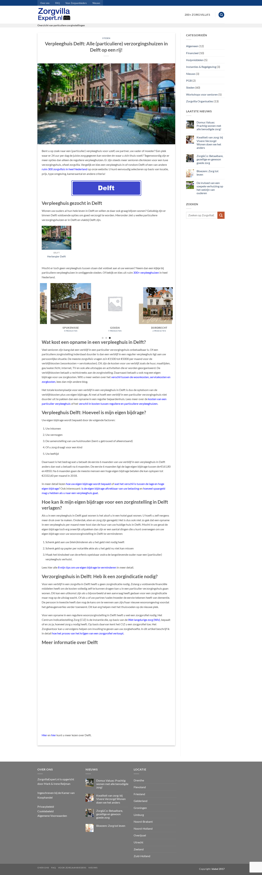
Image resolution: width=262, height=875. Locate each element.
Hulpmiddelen (195, 60)
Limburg (139, 814)
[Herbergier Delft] (56, 238)
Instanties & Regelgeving (201, 66)
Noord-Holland (143, 828)
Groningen (140, 807)
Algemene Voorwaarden (52, 815)
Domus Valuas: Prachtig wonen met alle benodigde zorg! (209, 126)
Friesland (139, 794)
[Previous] (42, 311)
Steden (106, 38)
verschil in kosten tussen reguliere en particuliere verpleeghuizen (118, 403)
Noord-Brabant (143, 821)
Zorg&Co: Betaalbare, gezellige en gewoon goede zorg (210, 159)
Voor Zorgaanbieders (76, 3)
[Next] (170, 311)
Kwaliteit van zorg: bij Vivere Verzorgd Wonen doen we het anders (210, 142)
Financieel (192, 53)
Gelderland (140, 800)
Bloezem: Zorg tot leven (208, 172)
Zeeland (139, 849)
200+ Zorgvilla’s (197, 14)
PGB (189, 80)
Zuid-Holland (142, 856)
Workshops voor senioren (202, 94)
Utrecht (138, 842)
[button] (221, 15)
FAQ (57, 3)
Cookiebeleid (45, 811)
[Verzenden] (221, 215)
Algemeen (192, 46)
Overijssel (140, 835)
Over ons (45, 3)
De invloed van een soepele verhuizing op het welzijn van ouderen (210, 188)
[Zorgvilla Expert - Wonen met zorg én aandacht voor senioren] (55, 15)
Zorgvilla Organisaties (199, 101)
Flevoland (140, 787)
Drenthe (139, 780)
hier (53, 735)
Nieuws (96, 3)
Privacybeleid (45, 806)
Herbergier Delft (56, 256)
